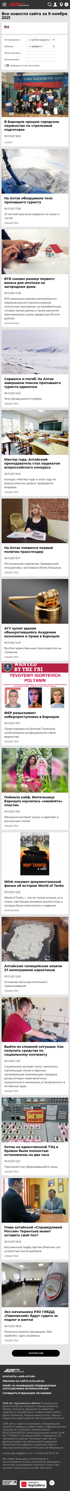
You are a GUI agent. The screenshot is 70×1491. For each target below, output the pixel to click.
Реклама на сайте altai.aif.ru (23, 1381)
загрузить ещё (35, 1353)
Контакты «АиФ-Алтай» (19, 1376)
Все (6, 26)
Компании (11, 323)
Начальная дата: (12, 53)
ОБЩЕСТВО (11, 223)
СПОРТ (8, 142)
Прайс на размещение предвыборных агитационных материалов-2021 (29, 1387)
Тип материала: (12, 40)
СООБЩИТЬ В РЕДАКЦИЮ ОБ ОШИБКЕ (27, 1393)
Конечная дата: (12, 59)
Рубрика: (9, 46)
